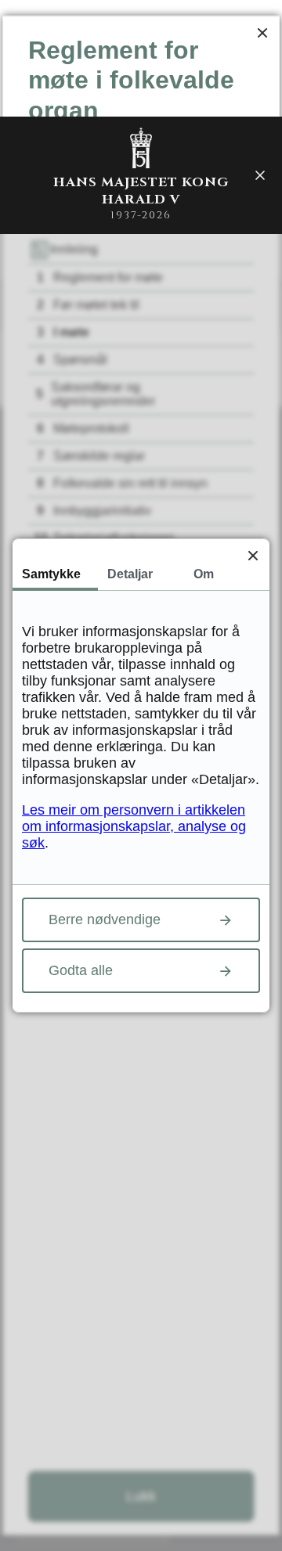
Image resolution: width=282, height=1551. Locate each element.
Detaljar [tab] (130, 574)
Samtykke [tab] (51, 574)
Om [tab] (203, 574)
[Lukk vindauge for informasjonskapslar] (253, 555)
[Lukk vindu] (262, 32)
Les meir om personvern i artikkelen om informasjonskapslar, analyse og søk (134, 826)
